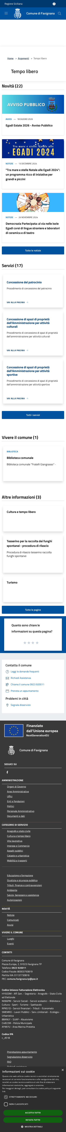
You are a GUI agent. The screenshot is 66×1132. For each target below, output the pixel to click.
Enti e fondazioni (16, 801)
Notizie (9, 163)
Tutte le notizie (33, 250)
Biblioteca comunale (20, 457)
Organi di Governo (16, 786)
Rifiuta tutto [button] (33, 1120)
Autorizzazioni (14, 900)
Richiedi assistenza (17, 1066)
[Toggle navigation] (6, 13)
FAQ (9, 1062)
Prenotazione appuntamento (22, 1052)
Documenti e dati (16, 816)
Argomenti (23, 58)
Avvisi (9, 119)
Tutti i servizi (33, 415)
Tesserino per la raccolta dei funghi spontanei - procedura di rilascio (29, 543)
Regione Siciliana (13, 4)
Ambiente (12, 890)
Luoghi (10, 938)
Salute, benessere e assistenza (23, 895)
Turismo (12, 582)
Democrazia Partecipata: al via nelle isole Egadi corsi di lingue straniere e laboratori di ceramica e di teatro (33, 228)
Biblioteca (12, 451)
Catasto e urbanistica (18, 855)
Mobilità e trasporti (17, 860)
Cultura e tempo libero (21, 511)
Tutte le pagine (33, 610)
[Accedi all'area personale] (54, 4)
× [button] (62, 1070)
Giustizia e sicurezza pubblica (22, 880)
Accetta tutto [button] (33, 1112)
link (3, 1091)
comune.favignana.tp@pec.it (22, 979)
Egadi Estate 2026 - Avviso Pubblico (29, 125)
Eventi (10, 943)
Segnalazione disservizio (19, 1057)
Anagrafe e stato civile (18, 831)
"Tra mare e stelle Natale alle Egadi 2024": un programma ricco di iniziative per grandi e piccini (33, 174)
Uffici (9, 796)
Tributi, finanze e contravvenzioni (24, 885)
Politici (10, 806)
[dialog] (33, 1099)
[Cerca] (59, 13)
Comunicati (13, 920)
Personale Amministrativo (20, 811)
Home (10, 58)
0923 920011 (19, 968)
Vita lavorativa (14, 841)
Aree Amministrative (18, 791)
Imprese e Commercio (18, 846)
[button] (33, 1126)
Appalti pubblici (15, 851)
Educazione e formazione (20, 875)
